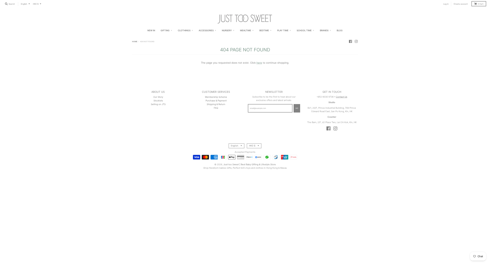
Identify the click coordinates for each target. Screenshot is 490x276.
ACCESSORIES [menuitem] (206, 30)
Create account (461, 4)
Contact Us (341, 96)
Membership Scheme (216, 97)
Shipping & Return (216, 104)
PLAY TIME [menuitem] (282, 30)
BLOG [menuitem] (340, 30)
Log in (446, 4)
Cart (480, 4)
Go (297, 108)
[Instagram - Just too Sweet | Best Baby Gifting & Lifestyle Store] (356, 41)
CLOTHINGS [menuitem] (184, 30)
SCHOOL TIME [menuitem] (304, 30)
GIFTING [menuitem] (165, 30)
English (24, 4)
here (259, 62)
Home (134, 41)
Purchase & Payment (216, 100)
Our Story (158, 97)
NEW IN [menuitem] (151, 30)
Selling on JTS (158, 104)
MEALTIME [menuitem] (245, 30)
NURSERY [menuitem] (227, 30)
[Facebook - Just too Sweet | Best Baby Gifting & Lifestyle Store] (350, 41)
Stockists (158, 100)
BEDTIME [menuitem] (264, 30)
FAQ (216, 108)
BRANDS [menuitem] (324, 30)
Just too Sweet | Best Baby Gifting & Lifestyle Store (249, 164)
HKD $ (35, 4)
